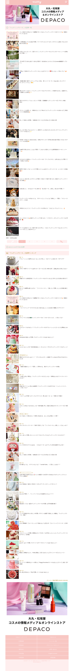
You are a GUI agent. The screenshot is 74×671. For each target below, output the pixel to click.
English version (53, 653)
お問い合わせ (53, 649)
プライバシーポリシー (53, 645)
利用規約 (21, 645)
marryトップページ (21, 637)
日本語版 (21, 653)
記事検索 (21, 641)
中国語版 (21, 657)
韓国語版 (52, 657)
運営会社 (21, 649)
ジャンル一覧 (53, 641)
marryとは (53, 637)
